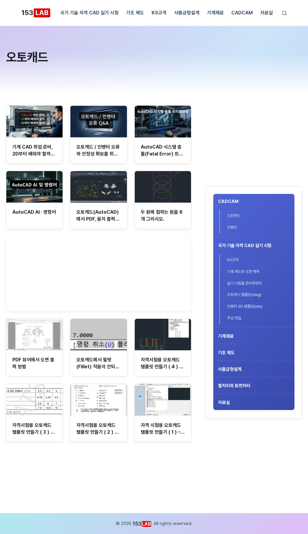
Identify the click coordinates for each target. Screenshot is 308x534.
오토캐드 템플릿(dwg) (244, 294)
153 (34, 12)
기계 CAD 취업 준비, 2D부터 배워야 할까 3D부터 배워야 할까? (32, 154)
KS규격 (159, 13)
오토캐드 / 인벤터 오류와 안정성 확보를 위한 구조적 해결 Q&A (98, 154)
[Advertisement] (254, 142)
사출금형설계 (186, 13)
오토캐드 (233, 215)
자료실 (266, 13)
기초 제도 (135, 13)
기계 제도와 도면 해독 (243, 271)
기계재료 (215, 13)
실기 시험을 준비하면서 (244, 283)
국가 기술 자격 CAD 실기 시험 (89, 13)
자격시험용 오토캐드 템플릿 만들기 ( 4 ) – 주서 (161, 366)
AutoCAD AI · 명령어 (34, 212)
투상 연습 (234, 318)
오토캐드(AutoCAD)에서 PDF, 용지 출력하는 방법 (97, 219)
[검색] (284, 13)
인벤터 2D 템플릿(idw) (245, 306)
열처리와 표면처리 (234, 385)
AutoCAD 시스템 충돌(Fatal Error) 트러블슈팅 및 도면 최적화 (162, 154)
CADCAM (242, 13)
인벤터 (232, 227)
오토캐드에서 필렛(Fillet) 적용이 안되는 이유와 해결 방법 (97, 366)
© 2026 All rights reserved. (154, 523)
